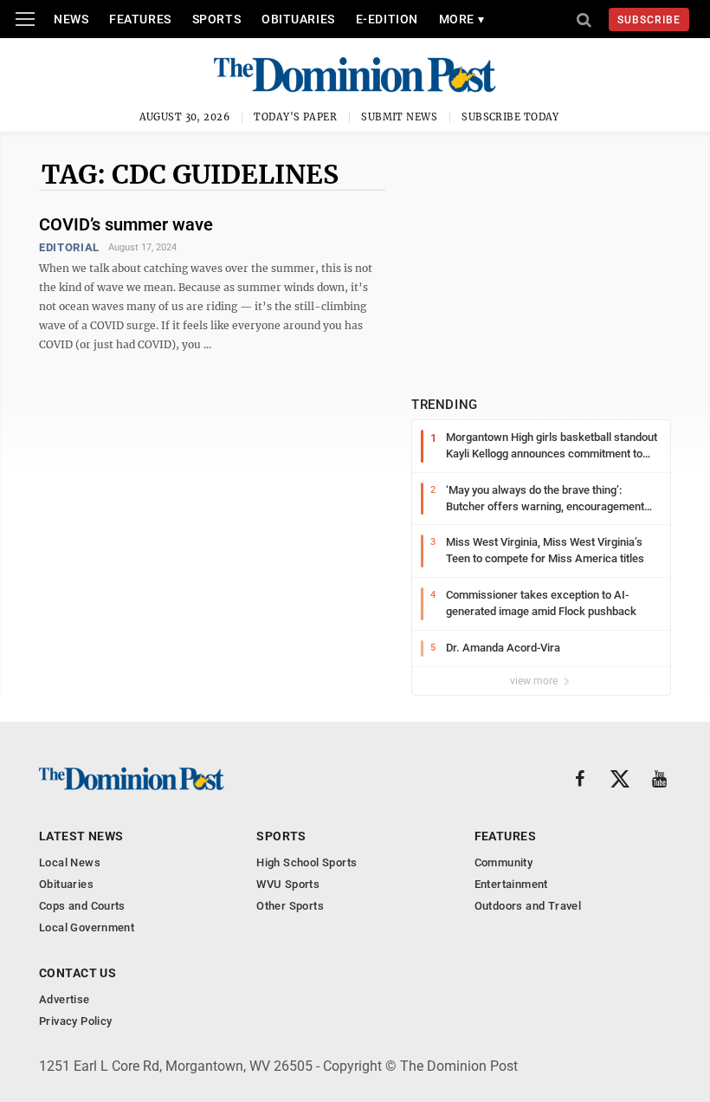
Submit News (399, 117)
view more (535, 681)
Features (140, 19)
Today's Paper (295, 117)
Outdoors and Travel (527, 905)
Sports (216, 19)
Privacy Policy (75, 1020)
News (71, 19)
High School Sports (306, 862)
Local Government (86, 927)
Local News (69, 862)
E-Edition (387, 19)
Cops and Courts (82, 905)
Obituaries (298, 19)
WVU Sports (288, 884)
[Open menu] (25, 19)
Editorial (69, 247)
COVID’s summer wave (126, 224)
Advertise (64, 999)
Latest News (81, 836)
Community (503, 862)
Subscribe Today (510, 117)
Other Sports (290, 905)
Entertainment (511, 884)
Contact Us (77, 973)
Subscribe (649, 20)
